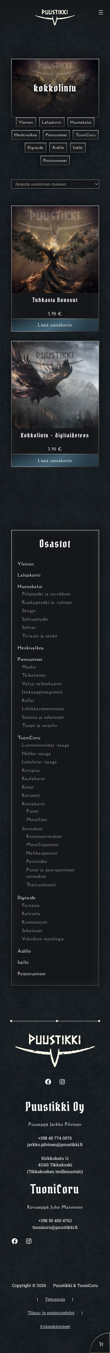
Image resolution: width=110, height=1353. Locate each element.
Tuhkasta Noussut (55, 300)
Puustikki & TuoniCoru (75, 1285)
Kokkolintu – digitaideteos (55, 435)
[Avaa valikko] (100, 12)
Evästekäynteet (55, 1326)
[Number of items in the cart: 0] (99, 1342)
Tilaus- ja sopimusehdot (51, 1312)
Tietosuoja (55, 1299)
